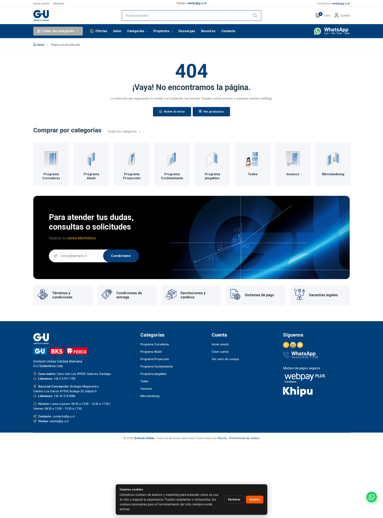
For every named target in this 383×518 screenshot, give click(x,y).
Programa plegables (212, 176)
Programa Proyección (131, 176)
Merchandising (333, 174)
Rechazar (234, 499)
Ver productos (213, 111)
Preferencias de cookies (244, 438)
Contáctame (121, 256)
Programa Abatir (91, 176)
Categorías (136, 31)
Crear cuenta (220, 352)
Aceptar (254, 499)
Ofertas (101, 31)
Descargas (187, 31)
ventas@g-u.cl (196, 2)
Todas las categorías (122, 131)
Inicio (117, 31)
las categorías (58, 31)
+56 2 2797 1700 (64, 378)
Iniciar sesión (41, 3)
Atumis (222, 438)
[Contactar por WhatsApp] (371, 497)
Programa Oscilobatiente (172, 176)
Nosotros (208, 31)
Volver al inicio (174, 111)
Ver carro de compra (225, 359)
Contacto (228, 31)
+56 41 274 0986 (64, 396)
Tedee (253, 174)
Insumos (292, 174)
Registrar (58, 3)
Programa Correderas (51, 176)
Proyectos (161, 31)
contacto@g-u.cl (64, 416)
